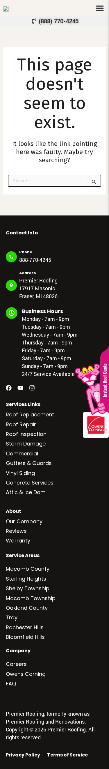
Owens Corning (26, 674)
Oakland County (27, 607)
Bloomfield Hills (25, 637)
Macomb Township (31, 598)
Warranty (18, 540)
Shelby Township (27, 588)
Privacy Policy (23, 755)
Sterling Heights (26, 578)
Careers (16, 664)
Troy (11, 617)
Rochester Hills (25, 627)
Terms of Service (67, 755)
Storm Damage (26, 443)
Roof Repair (21, 424)
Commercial (22, 453)
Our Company (24, 521)
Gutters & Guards (29, 463)
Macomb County (27, 568)
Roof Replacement (30, 414)
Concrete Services (29, 482)
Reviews (16, 531)
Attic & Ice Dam (26, 492)
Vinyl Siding (20, 473)
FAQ (11, 683)
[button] (100, 8)
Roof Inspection (26, 434)
